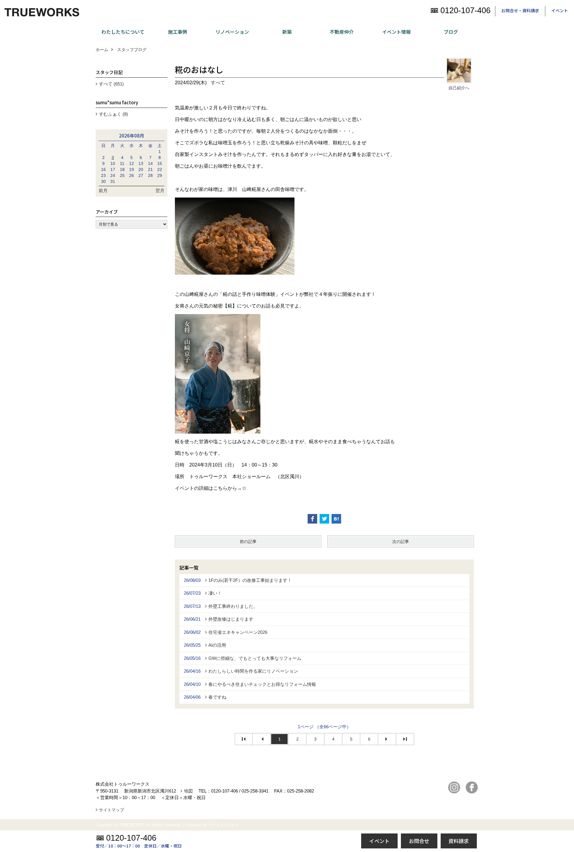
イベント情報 (396, 31)
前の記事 (248, 541)
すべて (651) (111, 83)
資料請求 (458, 841)
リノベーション (232, 31)
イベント (559, 10)
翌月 (159, 190)
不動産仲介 (342, 31)
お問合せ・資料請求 (520, 10)
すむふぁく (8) (113, 114)
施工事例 (177, 31)
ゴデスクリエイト (223, 825)
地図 (188, 790)
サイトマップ (111, 809)
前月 (103, 190)
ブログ (451, 31)
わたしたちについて (122, 31)
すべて (218, 82)
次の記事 (400, 541)
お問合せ (419, 841)
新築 (287, 31)
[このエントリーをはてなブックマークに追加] (336, 519)
